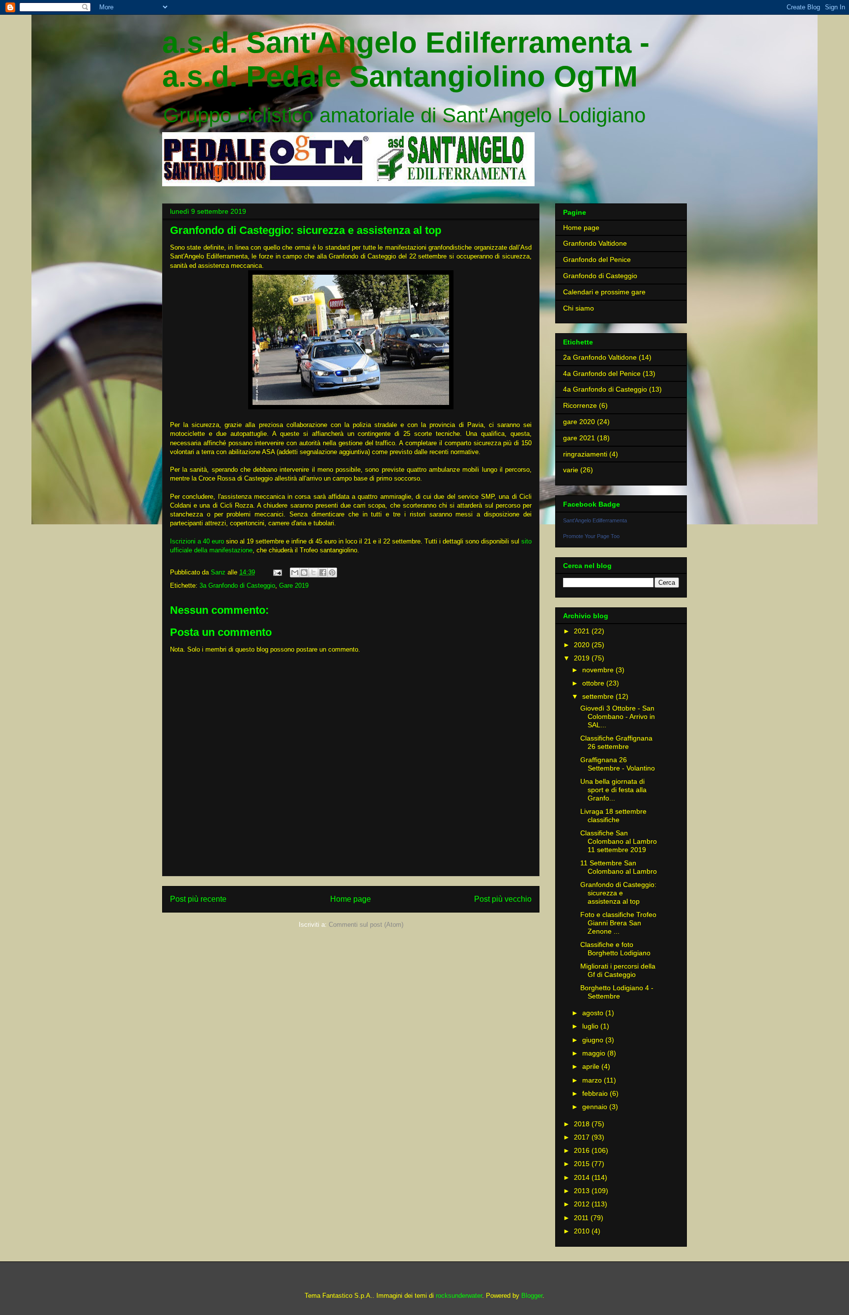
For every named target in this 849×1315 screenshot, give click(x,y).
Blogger (531, 1295)
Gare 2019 (294, 585)
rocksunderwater (459, 1295)
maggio (594, 1053)
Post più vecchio (503, 899)
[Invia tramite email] (295, 572)
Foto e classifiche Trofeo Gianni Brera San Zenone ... (618, 923)
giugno (593, 1040)
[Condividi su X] (313, 572)
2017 (583, 1137)
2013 (583, 1191)
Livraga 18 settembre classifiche (613, 815)
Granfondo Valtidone (595, 243)
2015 (583, 1164)
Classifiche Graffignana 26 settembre (616, 742)
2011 (582, 1218)
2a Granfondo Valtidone (600, 357)
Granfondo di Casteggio (600, 276)
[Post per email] (277, 572)
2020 (583, 645)
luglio (591, 1026)
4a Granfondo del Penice (602, 373)
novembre (599, 670)
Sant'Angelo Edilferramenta (595, 520)
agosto (593, 1013)
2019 (583, 658)
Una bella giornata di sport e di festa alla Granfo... (613, 789)
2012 (583, 1204)
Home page (350, 899)
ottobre (594, 683)
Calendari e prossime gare (604, 292)
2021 (583, 631)
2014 (583, 1177)
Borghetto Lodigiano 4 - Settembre (616, 992)
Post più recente (198, 899)
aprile (591, 1066)
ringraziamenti (585, 454)
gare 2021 (579, 438)
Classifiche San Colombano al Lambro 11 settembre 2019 (618, 841)
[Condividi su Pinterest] (332, 572)
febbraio (596, 1093)
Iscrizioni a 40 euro (197, 541)
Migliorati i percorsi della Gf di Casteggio (617, 970)
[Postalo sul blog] (304, 572)
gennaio (595, 1107)
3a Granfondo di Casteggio (237, 585)
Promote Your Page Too (591, 536)
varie (570, 470)
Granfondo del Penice (597, 259)
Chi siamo (578, 308)
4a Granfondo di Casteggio (605, 389)
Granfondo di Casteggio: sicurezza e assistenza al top (618, 893)
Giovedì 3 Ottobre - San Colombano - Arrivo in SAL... (617, 716)
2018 (583, 1124)
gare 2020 (579, 422)
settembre (599, 696)
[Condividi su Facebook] (323, 572)
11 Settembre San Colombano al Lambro (618, 867)
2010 (583, 1231)
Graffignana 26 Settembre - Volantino (617, 764)
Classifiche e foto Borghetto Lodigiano (615, 949)
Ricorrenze (580, 405)
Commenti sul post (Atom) (366, 924)
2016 (583, 1150)
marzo (593, 1080)
